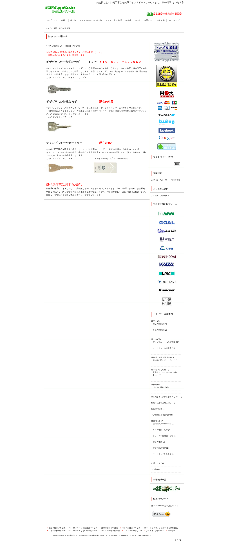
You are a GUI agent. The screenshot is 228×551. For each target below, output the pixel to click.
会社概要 (161, 20)
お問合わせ (148, 20)
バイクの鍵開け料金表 (131, 528)
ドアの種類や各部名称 (160, 415)
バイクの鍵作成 (159, 387)
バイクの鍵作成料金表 (110, 531)
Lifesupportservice (144, 535)
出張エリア (156, 463)
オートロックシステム (162, 454)
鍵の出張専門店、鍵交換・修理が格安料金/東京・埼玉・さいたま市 (60, 9)
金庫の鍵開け (158, 330)
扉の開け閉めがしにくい (163, 360)
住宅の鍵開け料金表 (57, 528)
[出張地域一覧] (167, 488)
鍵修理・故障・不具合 (160, 357)
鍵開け (64, 20)
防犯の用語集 (156, 409)
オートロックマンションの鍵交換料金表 (161, 528)
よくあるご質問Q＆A (160, 195)
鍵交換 (73, 20)
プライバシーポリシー (133, 531)
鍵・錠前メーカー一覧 (162, 424)
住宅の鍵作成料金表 (57, 36)
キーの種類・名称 (160, 430)
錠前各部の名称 (159, 448)
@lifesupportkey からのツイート (164, 506)
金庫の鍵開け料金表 (109, 528)
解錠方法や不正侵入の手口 (162, 403)
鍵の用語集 (156, 421)
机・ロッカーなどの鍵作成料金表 (83, 531)
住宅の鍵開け (158, 324)
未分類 (154, 469)
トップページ (51, 20)
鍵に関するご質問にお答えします (165, 397)
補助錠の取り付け (158, 370)
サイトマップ (173, 20)
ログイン (178, 540)
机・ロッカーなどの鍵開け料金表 (83, 528)
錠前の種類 (157, 442)
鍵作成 (128, 20)
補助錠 (137, 20)
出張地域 (171, 531)
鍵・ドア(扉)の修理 (114, 20)
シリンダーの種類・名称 (163, 436)
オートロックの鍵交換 (162, 348)
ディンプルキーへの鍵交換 (91, 20)
